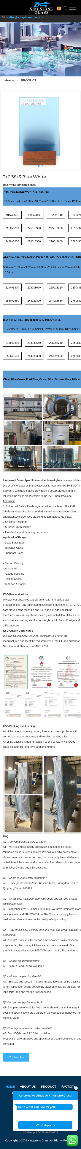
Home (9, 80)
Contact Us (16, 1057)
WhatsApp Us (45, 1125)
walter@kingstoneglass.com (26, 17)
